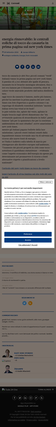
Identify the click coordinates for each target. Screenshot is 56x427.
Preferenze (28, 234)
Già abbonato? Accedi (27, 245)
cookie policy (43, 203)
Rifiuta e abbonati (45, 182)
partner (34, 215)
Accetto (28, 240)
